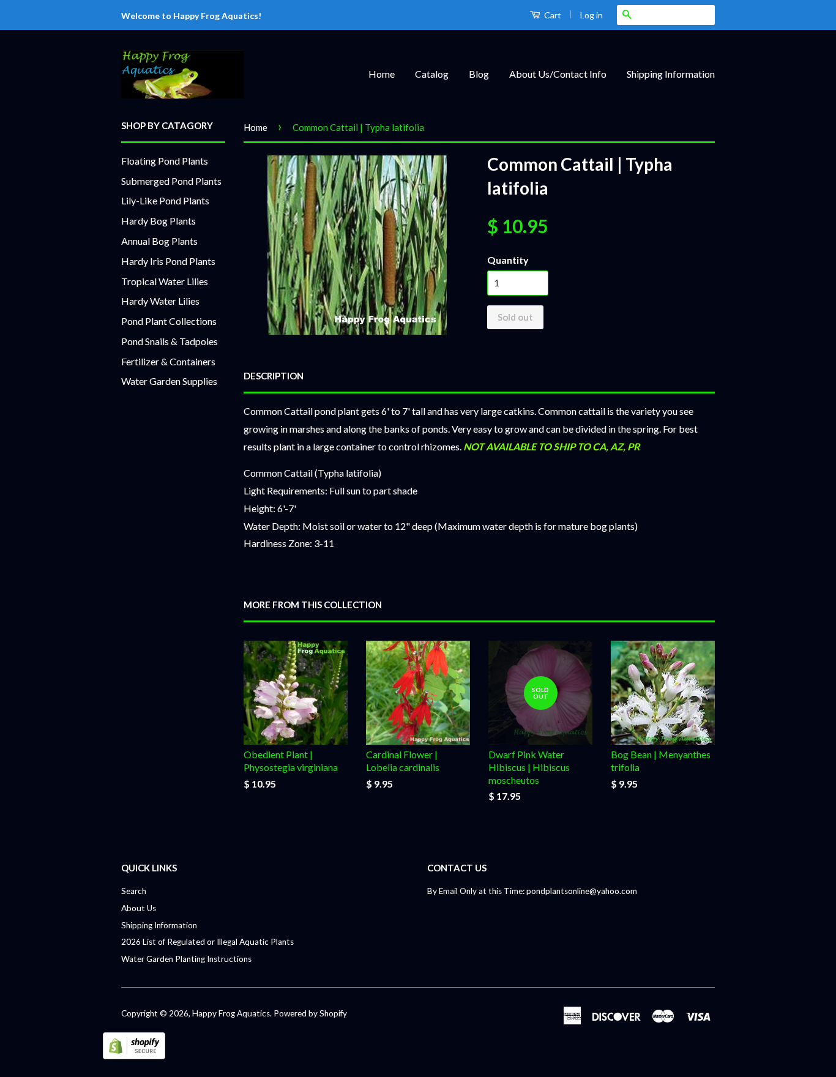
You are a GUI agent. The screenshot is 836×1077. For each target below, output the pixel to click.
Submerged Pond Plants (171, 181)
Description (274, 375)
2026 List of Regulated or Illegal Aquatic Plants (207, 942)
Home (381, 74)
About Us (138, 908)
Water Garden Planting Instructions (186, 959)
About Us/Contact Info (557, 74)
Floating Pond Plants (164, 160)
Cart (551, 15)
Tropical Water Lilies (164, 281)
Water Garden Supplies (169, 381)
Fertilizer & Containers (168, 361)
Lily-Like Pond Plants (165, 200)
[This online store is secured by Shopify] (134, 1055)
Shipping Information (671, 74)
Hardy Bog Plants (158, 220)
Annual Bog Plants (159, 241)
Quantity (508, 260)
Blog (479, 74)
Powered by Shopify (310, 1013)
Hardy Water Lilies (160, 301)
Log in (591, 15)
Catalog (432, 74)
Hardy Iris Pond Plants (168, 261)
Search (133, 891)
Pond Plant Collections (169, 321)
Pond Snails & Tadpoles (169, 341)
